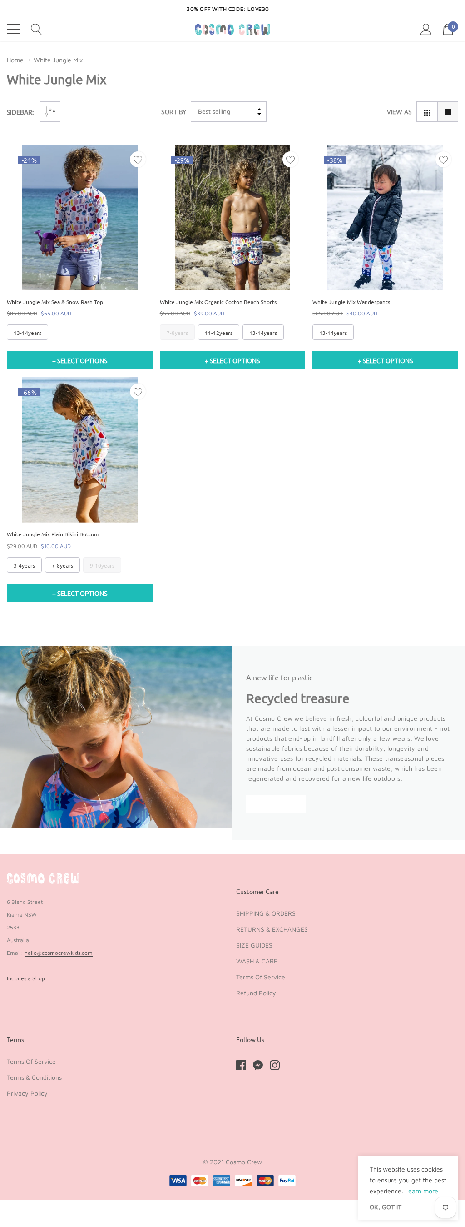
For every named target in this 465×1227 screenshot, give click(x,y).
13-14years (27, 332)
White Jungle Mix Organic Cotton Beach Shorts (218, 301)
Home (15, 60)
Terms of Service (260, 977)
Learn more (421, 1191)
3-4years (24, 565)
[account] (426, 28)
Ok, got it (385, 1207)
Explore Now (275, 803)
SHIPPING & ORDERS (266, 913)
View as (399, 111)
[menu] (13, 29)
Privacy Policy (27, 1093)
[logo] (232, 29)
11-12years (218, 332)
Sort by (173, 111)
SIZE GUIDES (254, 945)
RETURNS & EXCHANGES (272, 929)
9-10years (102, 565)
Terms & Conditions (34, 1077)
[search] (36, 28)
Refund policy (256, 993)
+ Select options (79, 360)
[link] (80, 217)
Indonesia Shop (26, 978)
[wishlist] (138, 159)
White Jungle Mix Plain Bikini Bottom (53, 534)
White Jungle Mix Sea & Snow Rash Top (55, 301)
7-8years (177, 332)
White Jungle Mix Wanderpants (351, 301)
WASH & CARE (256, 961)
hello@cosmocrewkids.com (59, 952)
